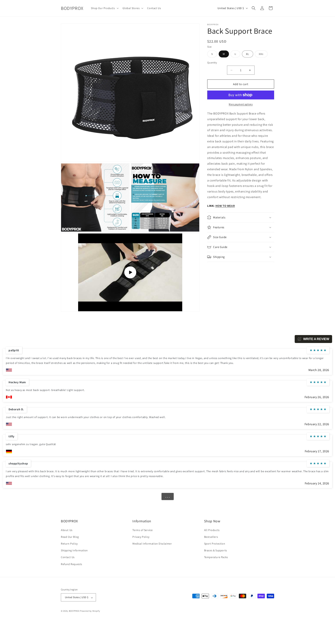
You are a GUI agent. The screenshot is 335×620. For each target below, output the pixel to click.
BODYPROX (74, 611)
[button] (104, 8)
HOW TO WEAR (225, 206)
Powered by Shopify (90, 611)
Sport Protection (214, 543)
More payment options (241, 104)
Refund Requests (71, 564)
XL (247, 54)
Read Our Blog (70, 536)
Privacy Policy (140, 536)
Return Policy (69, 543)
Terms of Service (142, 530)
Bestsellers (211, 536)
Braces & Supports (215, 550)
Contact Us (68, 557)
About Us (67, 530)
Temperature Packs (216, 557)
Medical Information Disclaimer (152, 543)
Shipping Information (74, 550)
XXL (263, 54)
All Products (212, 530)
